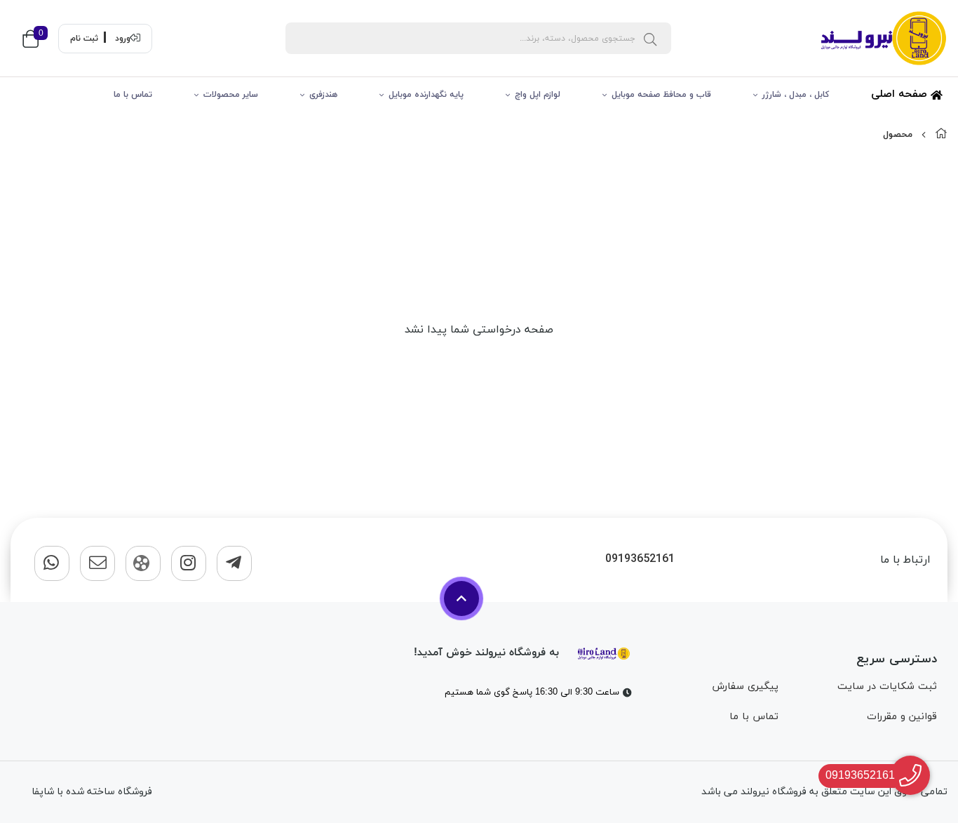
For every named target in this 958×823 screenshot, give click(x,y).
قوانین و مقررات (902, 716)
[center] (650, 38)
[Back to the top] (461, 598)
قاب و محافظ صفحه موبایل (661, 94)
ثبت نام (84, 38)
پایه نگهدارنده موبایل (426, 94)
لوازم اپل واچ (537, 94)
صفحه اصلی (901, 94)
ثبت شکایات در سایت (887, 686)
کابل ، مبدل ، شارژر (795, 94)
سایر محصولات (230, 94)
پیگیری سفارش (745, 686)
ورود (122, 38)
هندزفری (323, 94)
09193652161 (640, 559)
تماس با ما (133, 94)
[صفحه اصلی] (941, 135)
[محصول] (604, 652)
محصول (897, 134)
